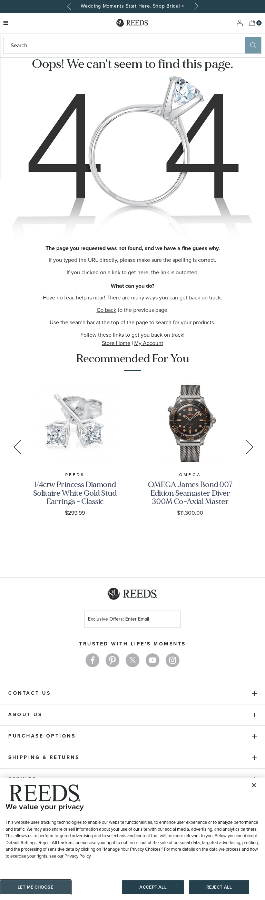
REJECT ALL (219, 887)
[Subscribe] (172, 620)
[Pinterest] (112, 660)
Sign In (240, 23)
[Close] (254, 785)
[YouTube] (152, 660)
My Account (148, 343)
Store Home (116, 343)
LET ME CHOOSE (35, 887)
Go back (106, 310)
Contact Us (29, 693)
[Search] (253, 45)
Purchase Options (42, 736)
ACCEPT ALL (152, 887)
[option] (132, 6)
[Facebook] (92, 660)
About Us (25, 714)
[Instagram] (172, 660)
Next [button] (195, 6)
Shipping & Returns (43, 757)
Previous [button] (69, 6)
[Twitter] (132, 660)
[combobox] (124, 45)
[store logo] (132, 23)
